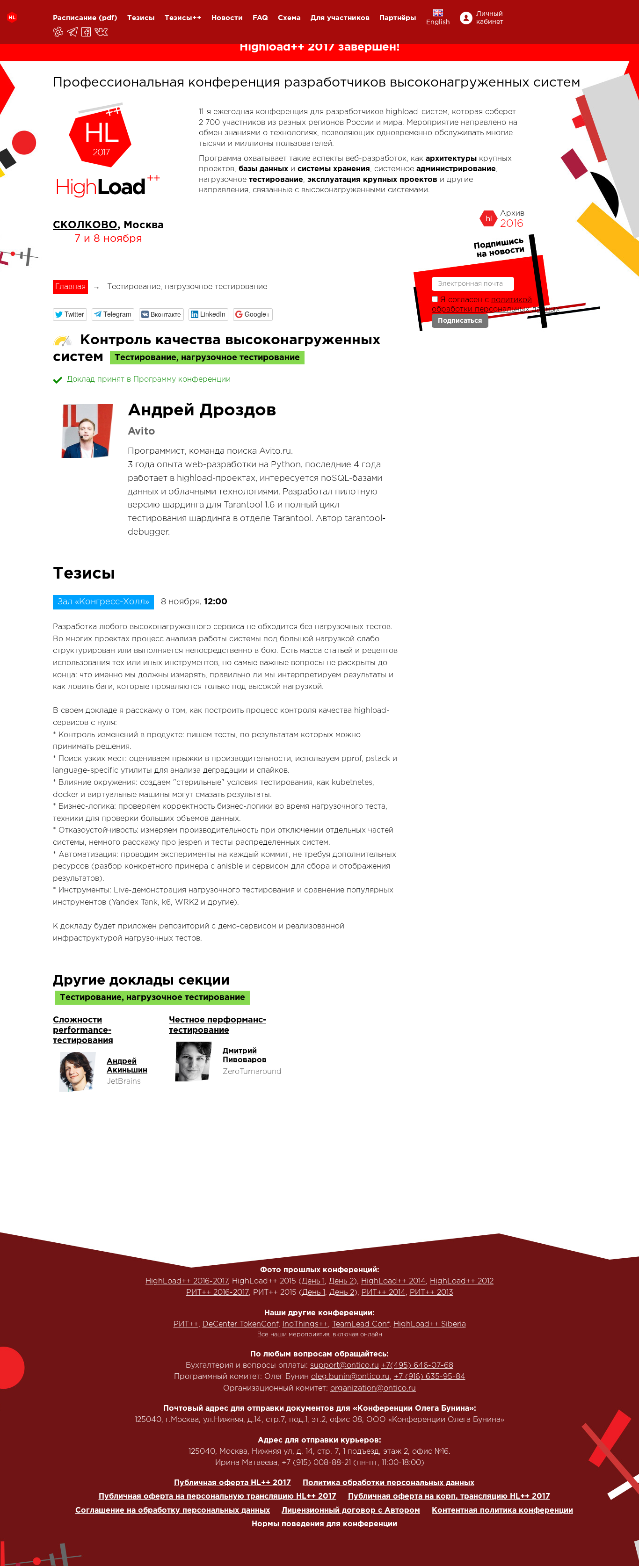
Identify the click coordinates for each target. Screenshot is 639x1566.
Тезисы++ (183, 18)
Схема (289, 18)
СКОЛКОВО (85, 225)
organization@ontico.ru (373, 1388)
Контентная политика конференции (502, 1510)
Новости (227, 18)
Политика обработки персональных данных (388, 1482)
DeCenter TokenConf (240, 1324)
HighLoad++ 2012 (462, 1281)
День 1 (313, 1281)
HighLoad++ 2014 (393, 1281)
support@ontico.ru (344, 1365)
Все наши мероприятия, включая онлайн (319, 1334)
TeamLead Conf (360, 1324)
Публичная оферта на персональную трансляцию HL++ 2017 (217, 1496)
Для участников (340, 18)
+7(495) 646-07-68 (417, 1365)
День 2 (341, 1281)
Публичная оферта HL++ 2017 (232, 1482)
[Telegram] (73, 31)
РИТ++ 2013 (431, 1292)
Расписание (74, 18)
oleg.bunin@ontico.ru (350, 1376)
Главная (70, 286)
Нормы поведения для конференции (324, 1524)
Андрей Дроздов (202, 410)
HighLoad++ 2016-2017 (186, 1281)
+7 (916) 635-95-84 (429, 1376)
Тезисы (141, 18)
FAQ (260, 18)
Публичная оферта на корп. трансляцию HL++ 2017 (449, 1496)
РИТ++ (186, 1324)
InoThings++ (305, 1324)
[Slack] (59, 32)
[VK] (101, 32)
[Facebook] (86, 31)
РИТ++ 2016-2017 (217, 1292)
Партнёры (397, 18)
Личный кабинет (489, 18)
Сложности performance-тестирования (83, 1030)
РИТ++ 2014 (384, 1292)
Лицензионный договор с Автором (351, 1510)
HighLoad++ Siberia (429, 1324)
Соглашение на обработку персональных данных (172, 1510)
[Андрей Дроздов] (85, 431)
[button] (70, 314)
